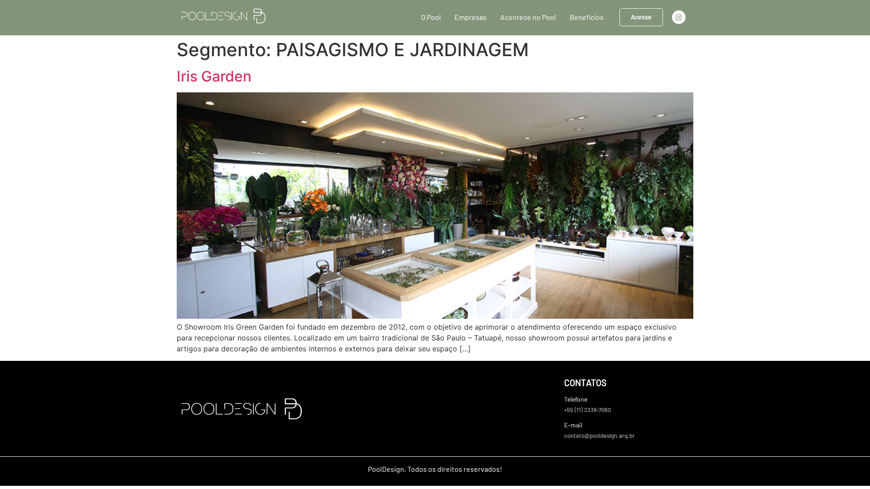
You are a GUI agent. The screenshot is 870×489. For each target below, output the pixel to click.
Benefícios (587, 17)
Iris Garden (214, 76)
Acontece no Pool (528, 17)
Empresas (470, 17)
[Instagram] (679, 17)
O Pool (431, 17)
